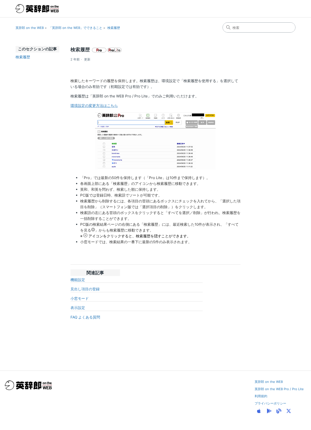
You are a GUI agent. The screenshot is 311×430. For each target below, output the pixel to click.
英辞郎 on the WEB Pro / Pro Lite (279, 389)
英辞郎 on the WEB (30, 28)
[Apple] (259, 411)
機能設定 (77, 279)
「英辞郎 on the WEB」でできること (75, 28)
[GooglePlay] (269, 411)
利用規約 (261, 396)
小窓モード (79, 298)
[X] (288, 411)
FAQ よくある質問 (85, 317)
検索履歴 (113, 28)
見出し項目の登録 (85, 289)
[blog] (278, 411)
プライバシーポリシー (270, 403)
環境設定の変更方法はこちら (94, 105)
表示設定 (77, 307)
